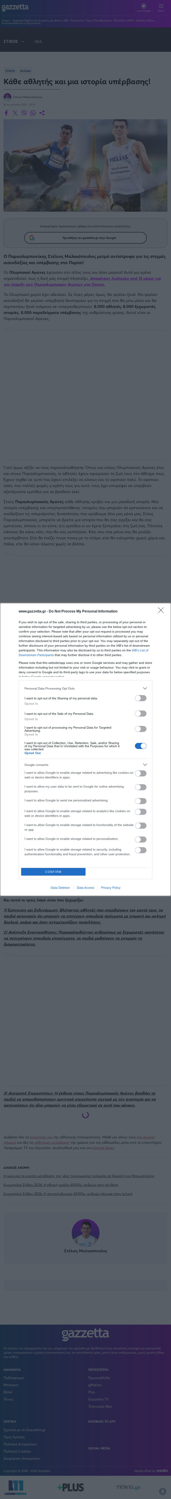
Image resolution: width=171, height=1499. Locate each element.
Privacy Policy (110, 887)
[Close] (162, 611)
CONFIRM (53, 872)
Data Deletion (60, 887)
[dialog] (85, 749)
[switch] (141, 698)
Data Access (85, 887)
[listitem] (85, 688)
